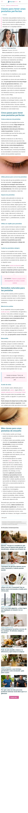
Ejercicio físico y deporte (7, 688)
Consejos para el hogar (7, 585)
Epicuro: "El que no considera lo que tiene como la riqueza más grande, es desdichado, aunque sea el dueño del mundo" (13, 547)
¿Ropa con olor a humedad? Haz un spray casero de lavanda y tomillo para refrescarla (14, 589)
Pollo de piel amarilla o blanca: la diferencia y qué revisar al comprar (12, 651)
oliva (10, 460)
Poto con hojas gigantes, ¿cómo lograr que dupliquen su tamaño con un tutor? (14, 610)
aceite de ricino (5, 311)
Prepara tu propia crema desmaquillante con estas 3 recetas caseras (15, 281)
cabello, (12, 390)
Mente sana (4, 544)
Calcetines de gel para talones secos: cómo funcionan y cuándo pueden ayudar (13, 568)
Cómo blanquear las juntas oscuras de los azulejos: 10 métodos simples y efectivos (14, 630)
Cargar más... (14, 697)
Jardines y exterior (6, 606)
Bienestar (3, 5)
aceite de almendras (15, 265)
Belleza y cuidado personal (12, 5)
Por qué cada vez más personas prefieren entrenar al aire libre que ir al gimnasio (14, 691)
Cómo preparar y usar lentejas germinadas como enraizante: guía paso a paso (12, 670)
